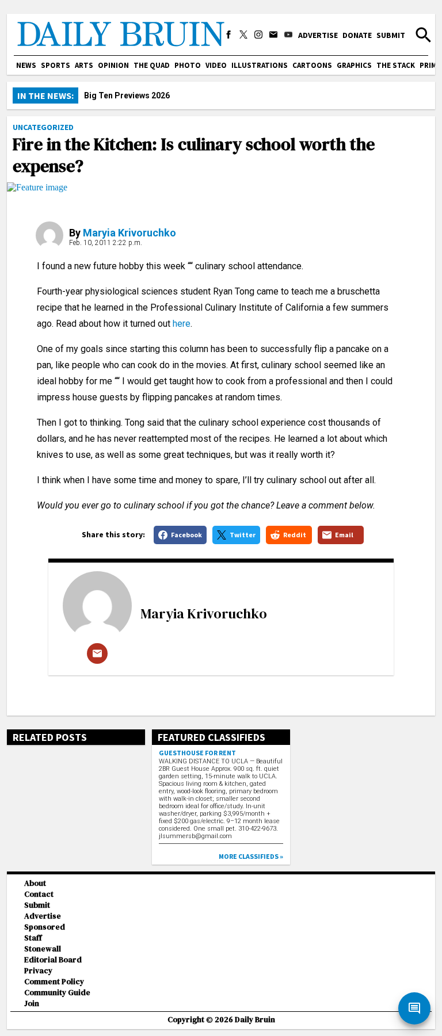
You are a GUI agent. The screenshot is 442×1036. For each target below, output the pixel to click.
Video (216, 65)
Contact (39, 894)
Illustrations (259, 65)
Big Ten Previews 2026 (127, 95)
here (181, 323)
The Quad (152, 65)
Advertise (318, 35)
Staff (33, 937)
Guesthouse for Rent (197, 752)
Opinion (113, 65)
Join (31, 1003)
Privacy (38, 970)
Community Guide (57, 992)
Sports (55, 65)
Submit (390, 35)
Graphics (354, 65)
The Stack (395, 65)
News (26, 65)
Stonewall (42, 948)
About (35, 883)
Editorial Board (53, 959)
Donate (357, 35)
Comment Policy (54, 981)
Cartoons (312, 65)
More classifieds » (251, 856)
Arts (84, 65)
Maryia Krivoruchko (129, 233)
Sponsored (44, 927)
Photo (187, 65)
